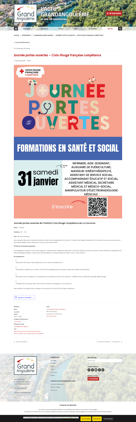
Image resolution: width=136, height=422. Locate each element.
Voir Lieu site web (51, 316)
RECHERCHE (92, 357)
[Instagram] (92, 369)
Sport (76, 28)
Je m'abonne (114, 13)
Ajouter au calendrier (24, 297)
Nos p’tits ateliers (21, 342)
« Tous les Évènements (22, 42)
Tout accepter (85, 419)
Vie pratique (93, 28)
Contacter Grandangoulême (22, 392)
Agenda (110, 28)
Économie (44, 28)
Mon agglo (26, 28)
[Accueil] (16, 28)
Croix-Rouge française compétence (56, 309)
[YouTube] (95, 369)
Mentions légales (55, 387)
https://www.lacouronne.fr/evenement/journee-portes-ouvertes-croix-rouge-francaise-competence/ (29, 332)
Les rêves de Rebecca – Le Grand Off (108, 342)
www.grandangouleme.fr (58, 384)
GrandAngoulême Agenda (21, 326)
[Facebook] (89, 369)
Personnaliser (108, 419)
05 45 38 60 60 (22, 388)
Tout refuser (97, 419)
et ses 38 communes (54, 19)
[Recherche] (120, 28)
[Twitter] (99, 369)
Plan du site (54, 390)
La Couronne (17, 321)
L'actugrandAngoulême (65, 11)
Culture (60, 28)
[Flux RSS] (102, 369)
